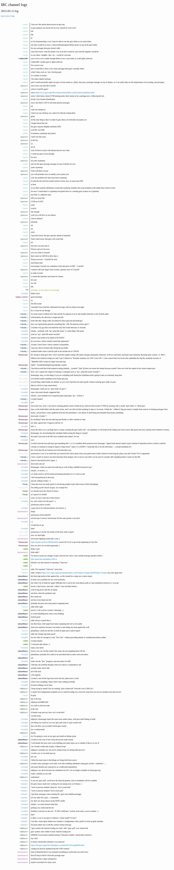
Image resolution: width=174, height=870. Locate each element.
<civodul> (24, 293)
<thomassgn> (23, 355)
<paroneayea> (22, 464)
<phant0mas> (22, 576)
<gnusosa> (24, 86)
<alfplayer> (23, 689)
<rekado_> (24, 314)
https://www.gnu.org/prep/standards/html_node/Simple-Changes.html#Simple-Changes (74, 573)
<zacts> (25, 24)
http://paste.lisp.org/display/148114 (44, 559)
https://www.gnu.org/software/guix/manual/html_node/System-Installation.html (65, 93)
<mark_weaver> (21, 297)
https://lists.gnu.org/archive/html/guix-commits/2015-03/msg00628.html (57, 845)
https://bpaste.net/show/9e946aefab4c (45, 542)
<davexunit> (23, 375)
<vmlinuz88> (23, 58)
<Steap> (25, 484)
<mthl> (25, 549)
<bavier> (24, 569)
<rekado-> (24, 784)
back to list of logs (8, 16)
